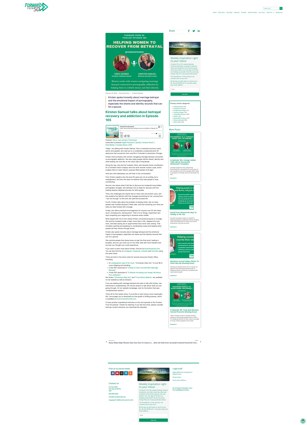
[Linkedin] (126, 373)
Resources (279, 12)
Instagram (128, 251)
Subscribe (185, 94)
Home (214, 12)
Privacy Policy (177, 377)
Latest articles (252, 12)
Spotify (138, 142)
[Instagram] (122, 373)
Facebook (136, 251)
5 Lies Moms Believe (143, 277)
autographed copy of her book (122, 263)
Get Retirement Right (179, 110)
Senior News (177, 122)
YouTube (155, 251)
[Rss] (130, 373)
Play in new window (120, 140)
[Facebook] (113, 373)
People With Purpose (179, 118)
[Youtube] (117, 373)
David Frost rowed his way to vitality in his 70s (183, 213)
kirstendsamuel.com (152, 249)
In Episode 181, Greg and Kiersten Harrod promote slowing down (184, 311)
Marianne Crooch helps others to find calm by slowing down (184, 262)
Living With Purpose (179, 114)
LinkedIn (144, 251)
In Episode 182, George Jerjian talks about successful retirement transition (183, 162)
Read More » (173, 178)
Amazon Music (148, 142)
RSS (130, 145)
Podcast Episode (137, 93)
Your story (261, 12)
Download (133, 140)
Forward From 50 (178, 108)
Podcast (243, 12)
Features (236, 12)
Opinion (175, 116)
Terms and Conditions (179, 380)
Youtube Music (121, 145)
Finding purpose (178, 106)
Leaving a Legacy (178, 112)
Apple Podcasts (128, 142)
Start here (221, 12)
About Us (269, 12)
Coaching (229, 12)
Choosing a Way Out (122, 277)
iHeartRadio (110, 145)
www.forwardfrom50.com (126, 299)
